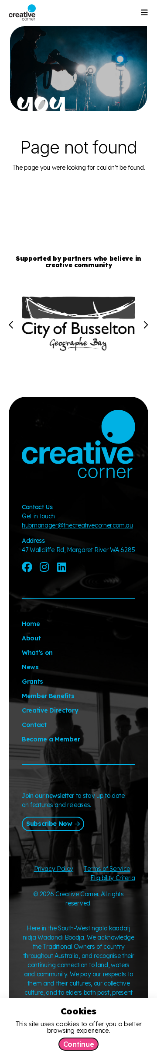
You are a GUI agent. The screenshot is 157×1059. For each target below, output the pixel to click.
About (31, 638)
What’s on (37, 653)
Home (31, 624)
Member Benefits (48, 696)
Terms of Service (107, 869)
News (30, 667)
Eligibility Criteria (112, 878)
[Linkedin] (61, 567)
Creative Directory (50, 710)
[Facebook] (27, 567)
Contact (34, 725)
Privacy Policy (54, 869)
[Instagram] (44, 567)
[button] (11, 325)
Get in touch (38, 516)
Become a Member (51, 739)
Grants (32, 681)
